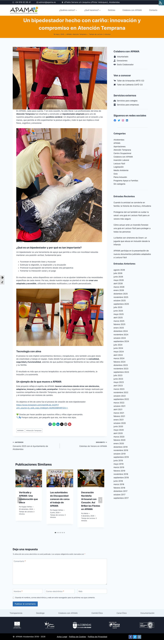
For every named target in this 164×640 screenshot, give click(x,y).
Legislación (119, 167)
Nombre (18, 591)
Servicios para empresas (128, 105)
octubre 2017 (119, 494)
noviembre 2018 (121, 474)
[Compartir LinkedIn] (58, 424)
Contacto (153, 10)
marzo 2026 (119, 287)
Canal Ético (122, 613)
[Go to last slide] (19, 500)
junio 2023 (118, 379)
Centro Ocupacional (122, 153)
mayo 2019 (119, 464)
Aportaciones (120, 146)
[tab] (55, 532)
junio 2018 (118, 481)
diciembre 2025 (121, 294)
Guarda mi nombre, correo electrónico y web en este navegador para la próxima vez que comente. (55, 597)
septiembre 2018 (121, 477)
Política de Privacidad (97, 637)
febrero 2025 (119, 324)
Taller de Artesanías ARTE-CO (130, 81)
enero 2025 (119, 328)
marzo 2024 (119, 358)
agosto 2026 (119, 270)
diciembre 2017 (120, 491)
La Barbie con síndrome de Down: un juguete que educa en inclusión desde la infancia (132, 241)
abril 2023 (118, 386)
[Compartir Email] (65, 424)
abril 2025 (118, 317)
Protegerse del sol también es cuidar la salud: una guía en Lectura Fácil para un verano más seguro (131, 215)
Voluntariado (122, 57)
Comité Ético (97, 613)
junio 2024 (118, 348)
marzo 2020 (119, 437)
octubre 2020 (120, 423)
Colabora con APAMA (132, 10)
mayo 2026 (119, 280)
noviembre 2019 (121, 450)
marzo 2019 (119, 467)
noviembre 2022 (121, 392)
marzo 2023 (119, 389)
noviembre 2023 (121, 369)
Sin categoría (119, 184)
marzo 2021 (119, 413)
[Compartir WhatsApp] (54, 424)
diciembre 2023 (121, 365)
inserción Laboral (121, 160)
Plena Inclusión (120, 177)
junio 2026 (118, 277)
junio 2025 (118, 311)
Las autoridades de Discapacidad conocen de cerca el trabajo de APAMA (60, 499)
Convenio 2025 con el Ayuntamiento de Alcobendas (30, 445)
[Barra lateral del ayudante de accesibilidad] (161, 2)
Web (80, 591)
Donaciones (122, 61)
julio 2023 (118, 375)
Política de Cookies (77, 637)
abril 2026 (118, 283)
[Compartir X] (61, 424)
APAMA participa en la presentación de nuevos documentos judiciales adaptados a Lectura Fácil (132, 254)
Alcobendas (119, 140)
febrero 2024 (119, 362)
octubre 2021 (119, 406)
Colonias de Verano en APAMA (93, 444)
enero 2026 (119, 290)
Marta (86, 513)
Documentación (147, 613)
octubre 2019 (120, 454)
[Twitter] (135, 637)
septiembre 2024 (121, 341)
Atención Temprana (80, 34)
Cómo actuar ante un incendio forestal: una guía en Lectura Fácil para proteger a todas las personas (132, 228)
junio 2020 (118, 426)
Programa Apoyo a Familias (126, 180)
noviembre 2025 (121, 297)
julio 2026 (118, 273)
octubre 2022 (120, 396)
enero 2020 (119, 443)
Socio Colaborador (125, 64)
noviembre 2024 (121, 334)
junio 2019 (118, 460)
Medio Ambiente (121, 170)
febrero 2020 (119, 440)
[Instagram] (139, 637)
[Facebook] (130, 637)
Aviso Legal (62, 637)
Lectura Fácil (119, 163)
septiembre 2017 (121, 498)
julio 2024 (118, 345)
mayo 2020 (119, 430)
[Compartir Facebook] (50, 424)
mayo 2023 (119, 382)
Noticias (111, 10)
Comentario (20, 561)
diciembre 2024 (121, 331)
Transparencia (16, 613)
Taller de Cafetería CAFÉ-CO (130, 85)
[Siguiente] (100, 500)
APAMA (69, 34)
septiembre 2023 (121, 372)
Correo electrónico (55, 591)
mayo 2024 (119, 351)
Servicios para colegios (127, 101)
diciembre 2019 (121, 447)
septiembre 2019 (121, 457)
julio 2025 (118, 307)
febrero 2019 (119, 471)
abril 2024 (118, 355)
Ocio (116, 174)
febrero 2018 (119, 488)
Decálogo (40, 613)
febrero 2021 (119, 416)
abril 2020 (118, 433)
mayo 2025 (119, 314)
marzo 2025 (119, 321)
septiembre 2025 (121, 304)
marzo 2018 (119, 484)
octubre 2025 (120, 300)
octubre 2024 (120, 338)
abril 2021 (118, 409)
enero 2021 (119, 420)
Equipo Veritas (27, 507)
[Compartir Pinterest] (69, 424)
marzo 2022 (119, 403)
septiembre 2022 (121, 399)
